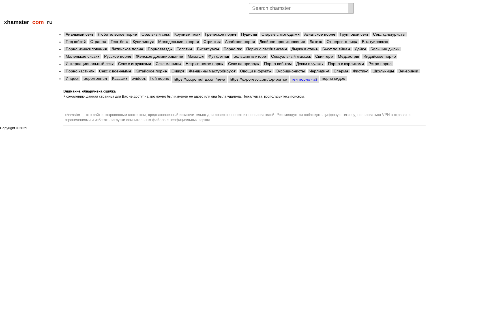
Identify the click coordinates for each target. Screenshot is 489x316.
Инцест (72, 78)
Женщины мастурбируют (212, 71)
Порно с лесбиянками (266, 49)
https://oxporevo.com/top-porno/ (258, 79)
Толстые (184, 49)
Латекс (316, 41)
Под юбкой (76, 41)
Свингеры (324, 56)
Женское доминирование (159, 56)
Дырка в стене (304, 49)
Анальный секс (79, 34)
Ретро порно (380, 63)
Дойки (360, 49)
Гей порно (159, 78)
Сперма (341, 71)
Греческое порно (221, 34)
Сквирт (177, 71)
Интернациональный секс (89, 63)
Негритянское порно (205, 63)
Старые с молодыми (280, 34)
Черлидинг (319, 71)
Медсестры (348, 56)
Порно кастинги (80, 71)
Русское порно (117, 56)
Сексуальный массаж (291, 56)
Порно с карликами (346, 63)
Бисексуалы (208, 49)
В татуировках (375, 41)
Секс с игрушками (134, 63)
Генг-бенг (119, 41)
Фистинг (360, 71)
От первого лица (342, 41)
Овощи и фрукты (255, 71)
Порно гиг (233, 49)
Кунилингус (143, 41)
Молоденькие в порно (178, 41)
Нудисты (249, 34)
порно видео (333, 78)
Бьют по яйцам (336, 49)
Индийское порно (379, 56)
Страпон (98, 41)
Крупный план (187, 34)
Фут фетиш (218, 56)
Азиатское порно (319, 34)
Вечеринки (408, 71)
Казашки (120, 78)
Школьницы (383, 71)
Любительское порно (117, 34)
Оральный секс (155, 34)
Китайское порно (151, 71)
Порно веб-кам (278, 63)
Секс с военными (115, 71)
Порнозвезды (160, 49)
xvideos (139, 78)
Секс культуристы (389, 34)
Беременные (95, 78)
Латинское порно (127, 49)
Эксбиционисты (290, 71)
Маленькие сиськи (83, 56)
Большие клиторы (250, 56)
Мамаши (196, 56)
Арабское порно (240, 41)
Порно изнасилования (86, 49)
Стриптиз (211, 41)
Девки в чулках (309, 63)
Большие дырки (385, 49)
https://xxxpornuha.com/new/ (199, 79)
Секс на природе (243, 63)
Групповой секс (354, 34)
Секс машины (168, 63)
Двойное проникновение (282, 41)
